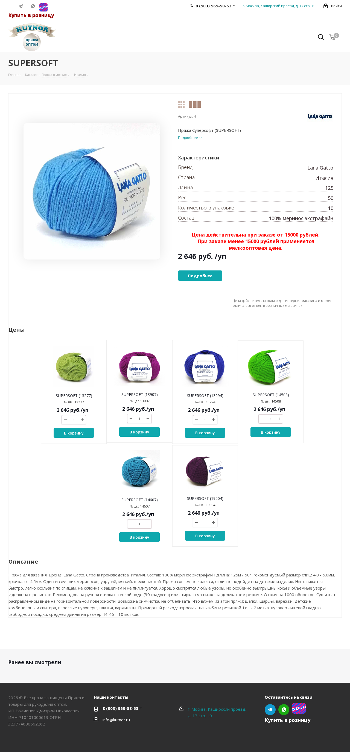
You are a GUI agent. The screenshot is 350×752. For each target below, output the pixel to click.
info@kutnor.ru (116, 719)
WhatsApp (33, 6)
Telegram (21, 6)
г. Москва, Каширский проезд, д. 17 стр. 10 (279, 5)
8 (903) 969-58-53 (120, 708)
